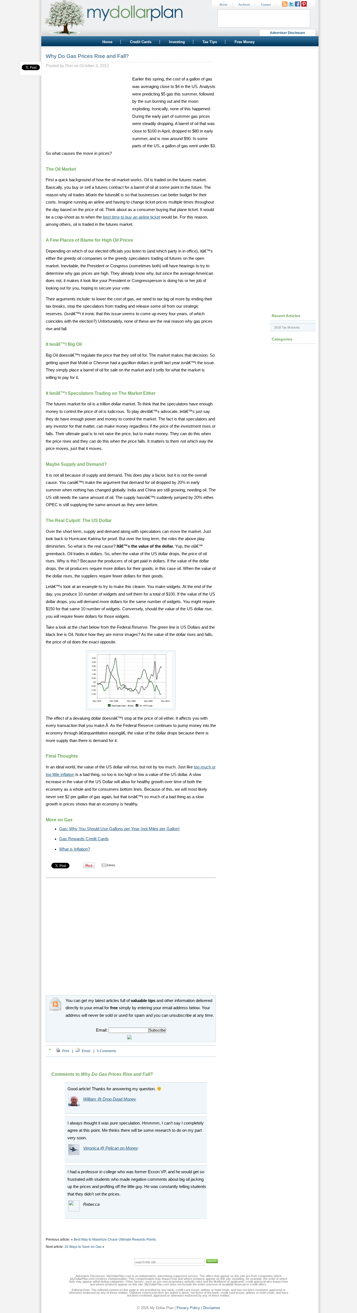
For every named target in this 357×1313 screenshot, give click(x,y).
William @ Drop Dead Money (109, 1099)
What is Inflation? (74, 849)
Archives (244, 4)
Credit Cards (140, 42)
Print (65, 1051)
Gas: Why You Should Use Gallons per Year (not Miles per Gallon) (119, 829)
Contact (266, 4)
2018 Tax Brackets (287, 327)
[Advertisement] (87, 110)
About (223, 4)
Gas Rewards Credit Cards (84, 839)
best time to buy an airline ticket (131, 217)
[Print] (58, 1051)
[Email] (77, 1051)
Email (86, 1051)
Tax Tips (209, 42)
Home (107, 42)
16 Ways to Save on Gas (83, 1247)
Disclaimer (211, 1308)
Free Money (245, 42)
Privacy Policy (188, 1308)
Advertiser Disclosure (287, 33)
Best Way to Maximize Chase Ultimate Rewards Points (115, 1239)
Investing (177, 42)
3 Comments (106, 1051)
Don (69, 65)
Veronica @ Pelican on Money (110, 1148)
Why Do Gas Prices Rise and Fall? (87, 56)
